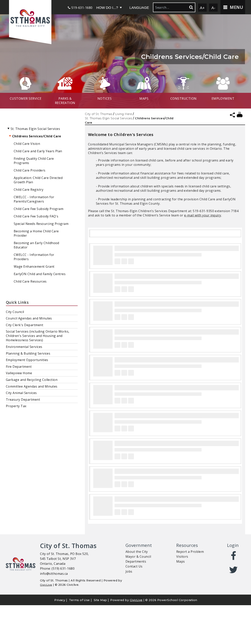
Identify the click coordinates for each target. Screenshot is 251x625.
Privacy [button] (59, 600)
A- (213, 7)
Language (139, 8)
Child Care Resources (30, 281)
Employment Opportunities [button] (27, 360)
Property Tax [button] (16, 406)
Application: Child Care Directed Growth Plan (38, 180)
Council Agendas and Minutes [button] (29, 318)
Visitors (182, 556)
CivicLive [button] (136, 600)
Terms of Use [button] (79, 600)
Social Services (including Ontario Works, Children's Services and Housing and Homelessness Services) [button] (37, 335)
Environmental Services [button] (24, 347)
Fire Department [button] (19, 366)
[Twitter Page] (233, 570)
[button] (30, 18)
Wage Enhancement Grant (34, 266)
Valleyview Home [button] (19, 373)
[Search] (191, 7)
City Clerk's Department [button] (24, 325)
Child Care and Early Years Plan (38, 151)
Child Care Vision (27, 143)
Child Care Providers (29, 170)
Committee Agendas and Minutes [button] (31, 386)
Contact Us (134, 566)
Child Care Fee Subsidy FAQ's (36, 216)
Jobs (129, 571)
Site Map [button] (100, 600)
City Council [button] (15, 312)
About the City (137, 551)
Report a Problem (190, 551)
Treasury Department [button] (23, 399)
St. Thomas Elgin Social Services (108, 118)
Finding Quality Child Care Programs (34, 160)
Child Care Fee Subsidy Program (38, 209)
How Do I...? (107, 8)
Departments (136, 561)
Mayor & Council (138, 556)
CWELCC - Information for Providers (34, 257)
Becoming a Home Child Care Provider (36, 233)
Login (233, 545)
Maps (180, 561)
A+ (202, 7)
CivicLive (46, 584)
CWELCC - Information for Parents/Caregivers (34, 199)
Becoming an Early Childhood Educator (36, 245)
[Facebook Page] (233, 556)
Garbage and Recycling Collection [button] (31, 380)
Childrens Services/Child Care (36, 136)
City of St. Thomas (98, 114)
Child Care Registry (28, 189)
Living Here (123, 114)
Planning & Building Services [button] (28, 353)
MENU (236, 7)
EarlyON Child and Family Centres (39, 274)
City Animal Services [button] (21, 393)
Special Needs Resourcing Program (41, 224)
